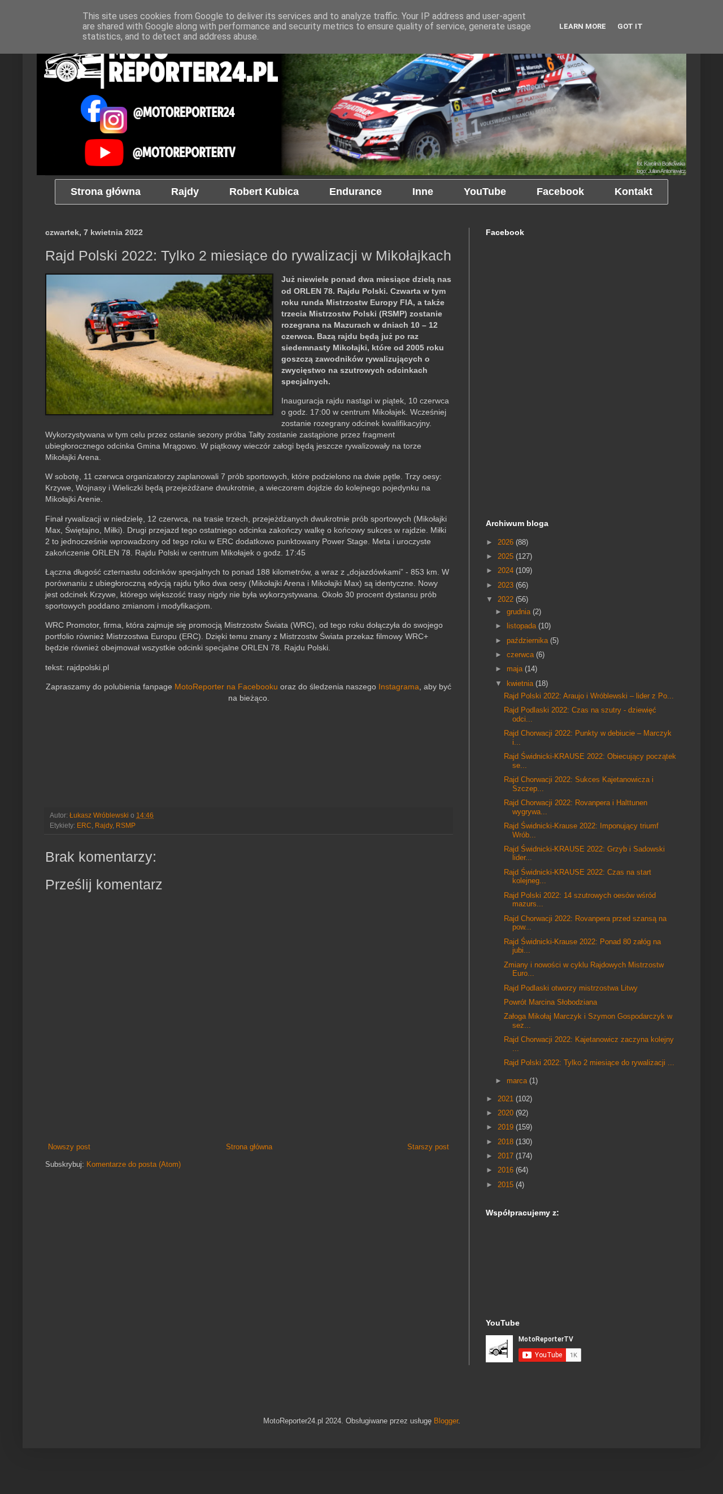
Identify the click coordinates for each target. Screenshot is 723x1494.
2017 (507, 1156)
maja (516, 669)
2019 (507, 1127)
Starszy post (428, 1147)
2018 (507, 1141)
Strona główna (249, 1147)
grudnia (520, 611)
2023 (507, 585)
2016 (507, 1170)
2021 (507, 1099)
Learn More (582, 26)
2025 (507, 556)
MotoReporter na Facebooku (226, 686)
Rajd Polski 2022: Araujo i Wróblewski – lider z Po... (589, 696)
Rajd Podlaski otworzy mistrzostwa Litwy (571, 988)
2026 (507, 542)
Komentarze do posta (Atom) (133, 1164)
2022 (507, 599)
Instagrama (398, 686)
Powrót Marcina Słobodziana (550, 1002)
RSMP (126, 825)
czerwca (521, 654)
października (528, 640)
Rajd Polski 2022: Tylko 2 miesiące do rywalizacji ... (589, 1062)
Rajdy (103, 825)
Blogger (446, 1421)
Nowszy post (69, 1147)
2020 (507, 1113)
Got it (630, 26)
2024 (507, 570)
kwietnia (521, 683)
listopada (522, 626)
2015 (507, 1184)
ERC (84, 825)
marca (518, 1080)
